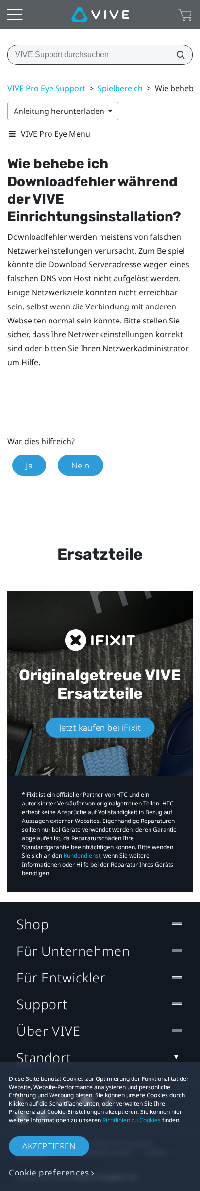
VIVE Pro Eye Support (46, 88)
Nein (80, 465)
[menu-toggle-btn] (14, 14)
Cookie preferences (49, 1172)
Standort (44, 1057)
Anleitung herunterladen (60, 111)
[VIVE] (100, 14)
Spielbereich (120, 88)
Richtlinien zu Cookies (131, 1120)
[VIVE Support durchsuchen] (177, 54)
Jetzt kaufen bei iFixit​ (100, 727)
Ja (29, 465)
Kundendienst (82, 856)
